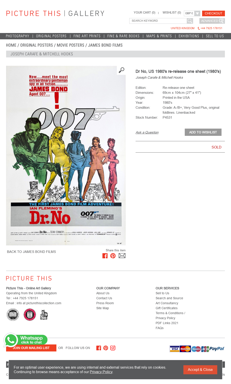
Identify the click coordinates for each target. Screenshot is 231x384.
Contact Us (104, 298)
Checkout (213, 13)
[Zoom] (66, 155)
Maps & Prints (159, 36)
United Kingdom (196, 28)
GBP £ (189, 13)
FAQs (160, 328)
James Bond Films (105, 45)
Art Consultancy (167, 303)
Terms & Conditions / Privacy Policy (170, 315)
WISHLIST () (172, 12)
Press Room (105, 303)
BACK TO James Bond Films (31, 252)
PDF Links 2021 (167, 323)
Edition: (141, 88)
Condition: (143, 107)
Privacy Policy (101, 372)
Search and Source (169, 298)
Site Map (102, 308)
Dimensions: (145, 92)
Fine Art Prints (87, 36)
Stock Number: (147, 117)
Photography (17, 36)
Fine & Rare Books (123, 36)
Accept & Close (200, 370)
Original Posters (51, 36)
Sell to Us (215, 36)
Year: (139, 102)
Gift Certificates (167, 308)
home (11, 45)
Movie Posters (70, 45)
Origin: (140, 97)
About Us (102, 293)
